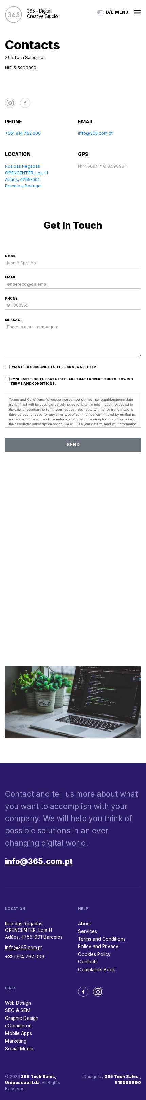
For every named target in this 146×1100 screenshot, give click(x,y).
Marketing (15, 1041)
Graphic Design (21, 1018)
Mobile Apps (18, 1033)
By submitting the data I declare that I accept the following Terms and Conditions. (71, 381)
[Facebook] (25, 103)
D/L (109, 12)
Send (73, 444)
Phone (11, 298)
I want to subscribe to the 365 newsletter (53, 367)
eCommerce (18, 1025)
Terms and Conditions (102, 939)
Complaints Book (96, 969)
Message (13, 320)
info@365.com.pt (95, 133)
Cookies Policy (94, 954)
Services (87, 931)
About (84, 923)
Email (10, 277)
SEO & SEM (17, 1010)
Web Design (18, 1003)
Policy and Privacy (98, 946)
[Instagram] (10, 103)
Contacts (88, 961)
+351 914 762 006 (23, 133)
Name (10, 256)
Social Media (19, 1048)
